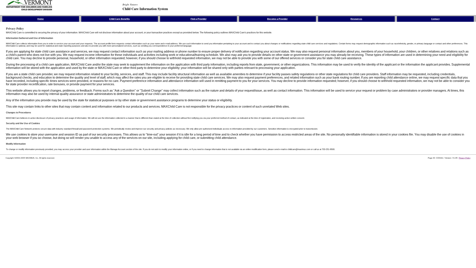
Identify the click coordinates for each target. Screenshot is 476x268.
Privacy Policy (464, 158)
